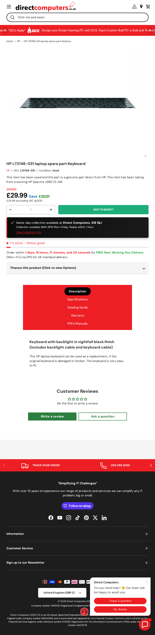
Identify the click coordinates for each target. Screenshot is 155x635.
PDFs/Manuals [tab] (77, 324)
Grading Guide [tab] (77, 307)
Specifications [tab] (77, 299)
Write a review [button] (52, 416)
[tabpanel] (77, 355)
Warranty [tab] (77, 315)
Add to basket (103, 209)
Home (9, 41)
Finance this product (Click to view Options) (43, 268)
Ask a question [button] (102, 416)
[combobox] (77, 17)
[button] (147, 6)
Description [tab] (77, 291)
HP (18, 41)
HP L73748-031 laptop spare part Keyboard (48, 41)
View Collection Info (28, 232)
